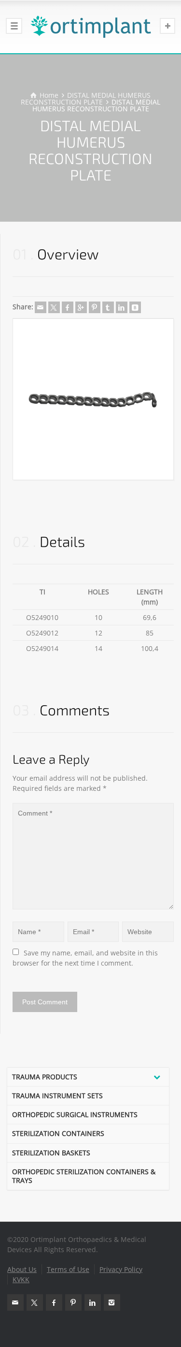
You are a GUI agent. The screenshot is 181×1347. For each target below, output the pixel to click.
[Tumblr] (108, 307)
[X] (54, 307)
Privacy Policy (120, 1269)
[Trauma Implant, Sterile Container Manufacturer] (90, 26)
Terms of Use (68, 1269)
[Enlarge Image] (93, 399)
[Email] (40, 307)
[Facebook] (67, 307)
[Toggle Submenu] (157, 1077)
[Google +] (81, 307)
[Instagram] (112, 1302)
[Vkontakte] (135, 307)
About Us (22, 1269)
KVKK (21, 1279)
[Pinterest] (94, 307)
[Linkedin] (121, 307)
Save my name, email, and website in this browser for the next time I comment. (86, 958)
